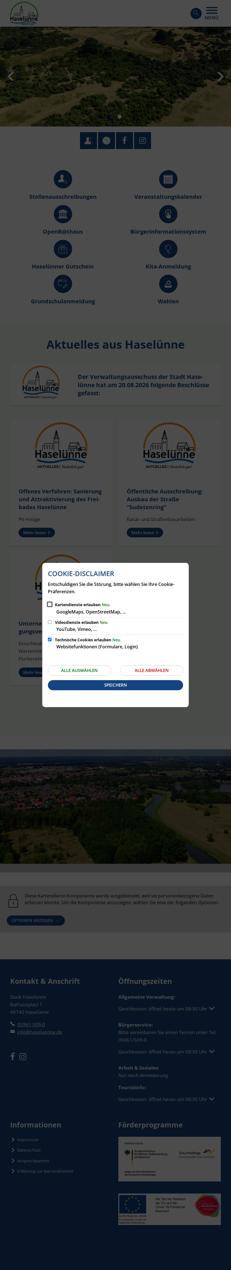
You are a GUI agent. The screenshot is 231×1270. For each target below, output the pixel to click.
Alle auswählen (79, 670)
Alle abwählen (152, 670)
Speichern (115, 685)
